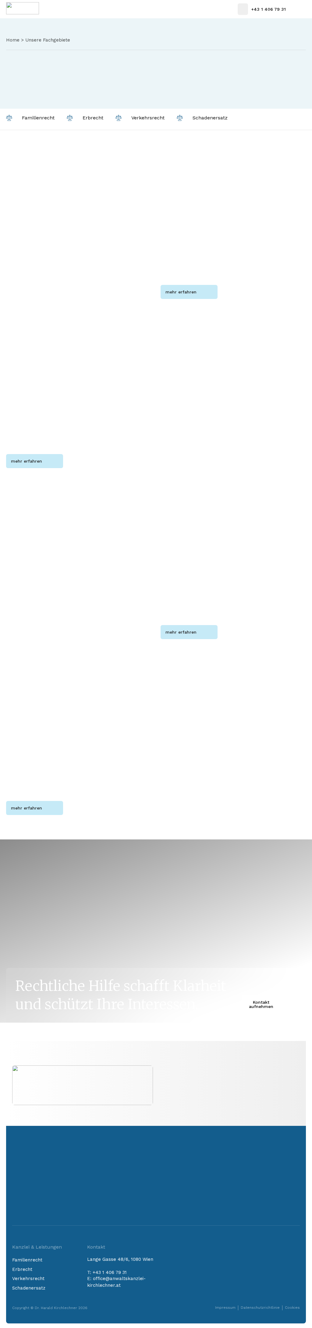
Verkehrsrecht (28, 1278)
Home (13, 40)
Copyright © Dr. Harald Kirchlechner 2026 (49, 1308)
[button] (298, 9)
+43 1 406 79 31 (110, 1272)
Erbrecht (22, 1269)
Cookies (292, 1307)
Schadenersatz (28, 1288)
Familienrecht (27, 1260)
